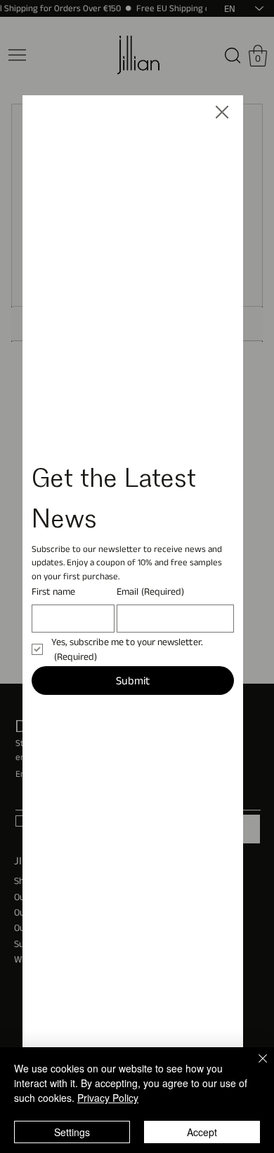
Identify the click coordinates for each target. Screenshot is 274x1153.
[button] (222, 113)
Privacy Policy (107, 1098)
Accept (202, 1132)
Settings (72, 1132)
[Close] (254, 1067)
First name (53, 591)
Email (150, 591)
